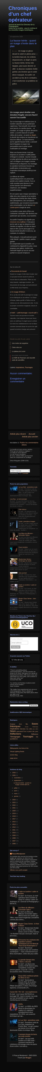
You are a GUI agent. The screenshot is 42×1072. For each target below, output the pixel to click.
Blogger (28, 1058)
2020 (14, 810)
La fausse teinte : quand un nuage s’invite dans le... (22, 783)
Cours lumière (23, 547)
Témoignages (15, 737)
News (13, 731)
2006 (14, 843)
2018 (14, 816)
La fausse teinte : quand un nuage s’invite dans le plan (23, 43)
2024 (14, 799)
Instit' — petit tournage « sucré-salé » (24, 313)
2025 (14, 775)
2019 (14, 813)
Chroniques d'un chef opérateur (22, 14)
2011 (14, 830)
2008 (14, 838)
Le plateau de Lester (18, 351)
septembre (17, 780)
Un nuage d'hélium (18, 292)
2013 (14, 824)
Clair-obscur (22, 509)
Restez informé (17, 639)
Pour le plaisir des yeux (30, 731)
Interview (22, 729)
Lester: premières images (27, 521)
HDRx (20, 1004)
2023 (14, 802)
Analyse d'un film (19, 724)
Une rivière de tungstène (20, 343)
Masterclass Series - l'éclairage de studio (25, 560)
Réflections (15, 734)
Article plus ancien (30, 437)
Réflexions (34, 734)
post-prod (20, 731)
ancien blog (14, 755)
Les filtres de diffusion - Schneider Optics (26, 534)
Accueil (32, 434)
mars (16, 793)
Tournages (29, 367)
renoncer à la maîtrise (18, 222)
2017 (14, 819)
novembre (17, 778)
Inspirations (20, 367)
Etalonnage (35, 726)
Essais (26, 726)
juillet (16, 788)
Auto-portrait (23, 573)
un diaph (33, 135)
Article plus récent (18, 434)
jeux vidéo (35, 729)
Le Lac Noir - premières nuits (28, 487)
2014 (14, 821)
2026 (14, 772)
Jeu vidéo (29, 729)
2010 (14, 832)
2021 (14, 808)
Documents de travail (19, 271)
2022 (14, 805)
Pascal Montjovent (18, 854)
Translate (25, 473)
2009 (14, 835)
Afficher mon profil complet (18, 870)
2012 (14, 827)
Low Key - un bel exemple (18, 499)
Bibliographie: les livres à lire (19, 748)
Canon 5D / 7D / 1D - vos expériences (23, 992)
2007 (14, 841)
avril (15, 790)
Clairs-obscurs (17, 347)
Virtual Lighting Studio (17, 751)
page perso (13, 758)
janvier (16, 796)
